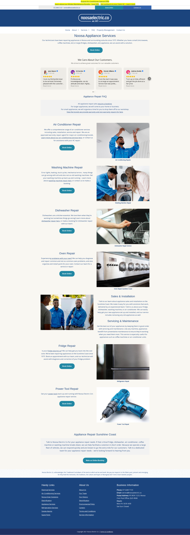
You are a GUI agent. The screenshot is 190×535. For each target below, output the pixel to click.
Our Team (83, 493)
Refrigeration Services (50, 508)
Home (67, 30)
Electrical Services (48, 490)
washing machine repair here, (60, 180)
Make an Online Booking (95, 460)
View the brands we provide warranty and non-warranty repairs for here (95, 112)
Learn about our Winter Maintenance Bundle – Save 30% (77, 4)
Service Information (86, 515)
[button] (40, 78)
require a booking (105, 104)
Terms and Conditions (87, 511)
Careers (82, 508)
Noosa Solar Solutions (50, 497)
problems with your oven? (62, 258)
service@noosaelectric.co (72, 7)
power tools (52, 394)
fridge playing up (54, 351)
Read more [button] (47, 86)
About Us (82, 490)
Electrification (47, 500)
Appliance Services (48, 504)
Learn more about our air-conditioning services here (61, 138)
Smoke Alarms (47, 511)
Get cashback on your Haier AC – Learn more (118, 4)
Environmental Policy (87, 504)
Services (84, 30)
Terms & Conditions (106, 532)
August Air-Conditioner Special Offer (95, 1)
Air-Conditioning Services (51, 493)
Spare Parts (46, 515)
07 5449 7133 (58, 7)
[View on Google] (45, 72)
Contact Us (137, 7)
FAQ (93, 30)
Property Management (105, 30)
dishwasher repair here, (51, 221)
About (74, 30)
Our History (83, 497)
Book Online (109, 7)
